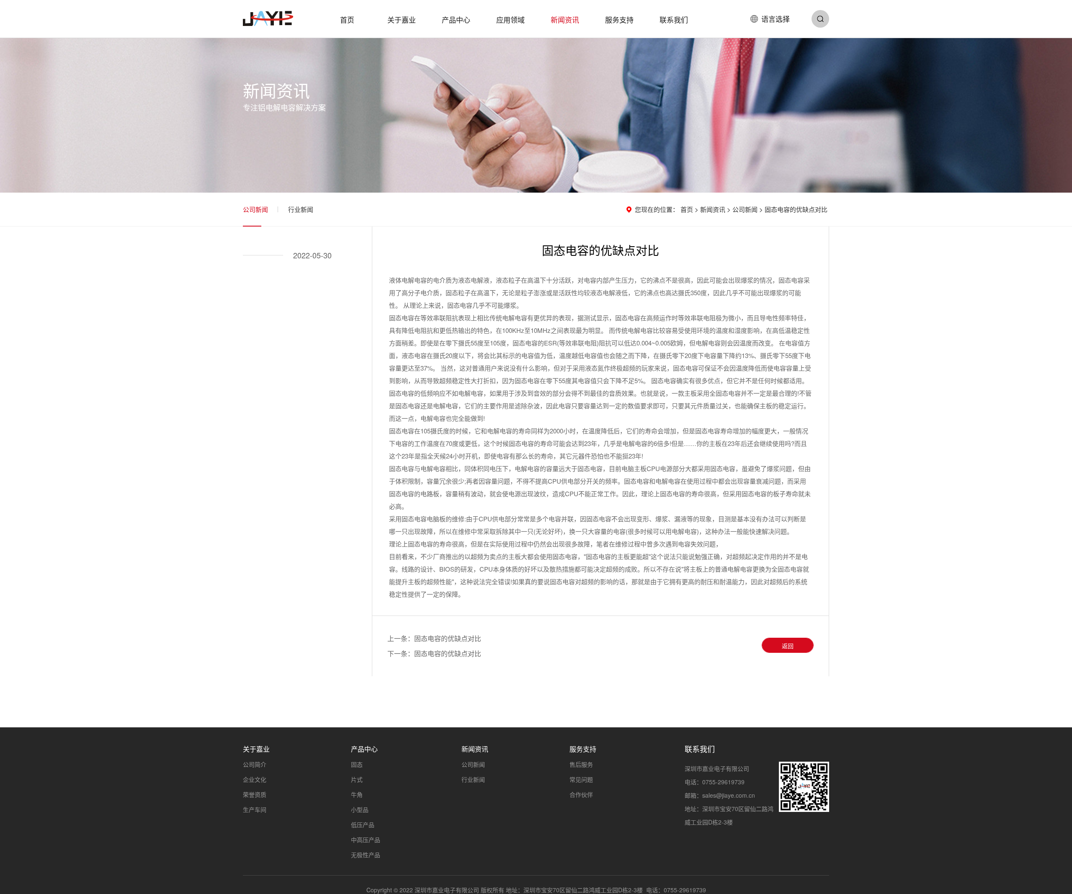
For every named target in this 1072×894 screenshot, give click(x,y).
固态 (357, 764)
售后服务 (581, 764)
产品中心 (456, 19)
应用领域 (510, 19)
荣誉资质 (254, 794)
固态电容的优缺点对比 (447, 638)
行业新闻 (300, 209)
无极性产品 (365, 854)
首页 (347, 19)
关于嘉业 (401, 19)
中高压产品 (365, 839)
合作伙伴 (581, 794)
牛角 (357, 794)
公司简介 (254, 764)
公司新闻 (255, 209)
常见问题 (581, 779)
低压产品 (362, 824)
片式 (357, 779)
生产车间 (254, 809)
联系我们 (674, 19)
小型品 (359, 809)
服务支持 (619, 19)
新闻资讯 (565, 19)
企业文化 (254, 779)
